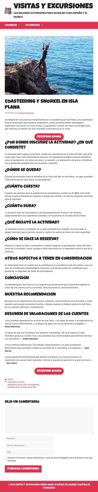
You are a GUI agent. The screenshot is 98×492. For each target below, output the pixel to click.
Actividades (32, 25)
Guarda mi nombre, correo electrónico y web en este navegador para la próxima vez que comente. (50, 459)
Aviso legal (47, 485)
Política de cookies (65, 485)
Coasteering (12, 382)
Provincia (11, 25)
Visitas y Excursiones (53, 7)
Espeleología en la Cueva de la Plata (22, 387)
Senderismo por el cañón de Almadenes (23, 384)
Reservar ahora (49, 136)
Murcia (10, 379)
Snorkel (21, 382)
